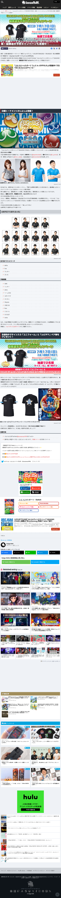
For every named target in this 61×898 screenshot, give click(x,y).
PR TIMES (59, 184)
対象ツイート (36, 439)
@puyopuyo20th (22, 436)
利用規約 (30, 870)
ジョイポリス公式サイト (13, 326)
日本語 (55, 1)
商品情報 (39, 7)
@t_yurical (54, 155)
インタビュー (54, 7)
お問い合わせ (22, 870)
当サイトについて (12, 870)
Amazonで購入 (24, 503)
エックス (17, 552)
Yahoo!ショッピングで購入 (27, 506)
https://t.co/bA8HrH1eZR (12, 457)
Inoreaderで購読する (39, 562)
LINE (28, 552)
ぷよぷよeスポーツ (26, 485)
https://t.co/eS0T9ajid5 (12, 453)
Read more (55, 529)
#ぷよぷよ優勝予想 (30, 457)
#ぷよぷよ (21, 457)
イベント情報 (31, 7)
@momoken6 (36, 157)
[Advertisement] (30, 95)
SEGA (10, 540)
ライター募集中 (50, 870)
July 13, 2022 (37, 461)
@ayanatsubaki (36, 155)
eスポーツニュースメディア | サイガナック (30, 888)
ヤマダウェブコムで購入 (26, 510)
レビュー (46, 7)
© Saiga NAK (30, 893)
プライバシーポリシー (39, 870)
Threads (53, 552)
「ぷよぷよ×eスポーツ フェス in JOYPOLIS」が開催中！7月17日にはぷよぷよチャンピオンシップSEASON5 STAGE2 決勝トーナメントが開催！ (30, 70)
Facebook (5, 552)
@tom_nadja (18, 157)
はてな (40, 552)
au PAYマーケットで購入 (47, 506)
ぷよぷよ (4, 540)
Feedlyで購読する (9, 562)
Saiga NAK (30, 2)
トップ (4, 7)
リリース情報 (21, 7)
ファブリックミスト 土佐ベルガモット (51, 661)
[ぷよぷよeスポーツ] (30, 477)
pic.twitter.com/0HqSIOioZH (42, 457)
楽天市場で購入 (45, 503)
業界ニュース (12, 7)
